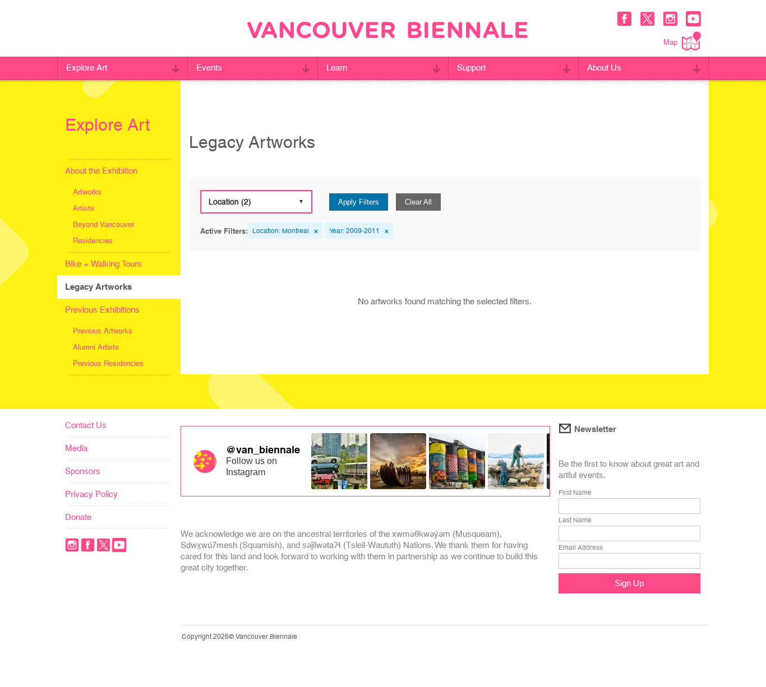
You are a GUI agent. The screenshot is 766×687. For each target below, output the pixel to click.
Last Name (575, 520)
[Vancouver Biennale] (387, 31)
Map (670, 42)
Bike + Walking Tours (103, 263)
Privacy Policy (91, 494)
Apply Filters (358, 202)
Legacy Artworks (98, 286)
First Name (575, 492)
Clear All (418, 202)
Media (76, 448)
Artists (83, 208)
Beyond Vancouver (103, 224)
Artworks (87, 192)
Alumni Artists (96, 347)
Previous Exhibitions (102, 309)
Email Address (581, 547)
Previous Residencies (108, 363)
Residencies (93, 240)
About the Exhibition (101, 170)
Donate (78, 517)
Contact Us (86, 425)
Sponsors (82, 471)
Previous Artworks (102, 331)
